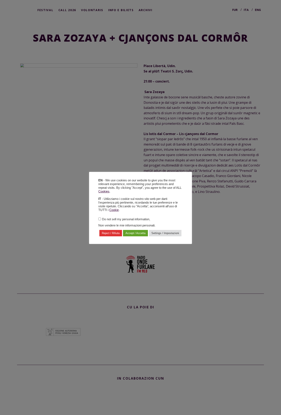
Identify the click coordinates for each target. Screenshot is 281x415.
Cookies (103, 191)
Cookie (114, 210)
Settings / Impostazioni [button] (165, 233)
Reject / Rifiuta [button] (111, 233)
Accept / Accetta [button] (135, 233)
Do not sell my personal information (125, 219)
